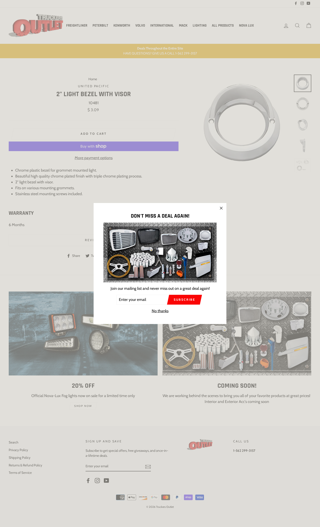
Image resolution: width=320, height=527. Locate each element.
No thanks (160, 311)
